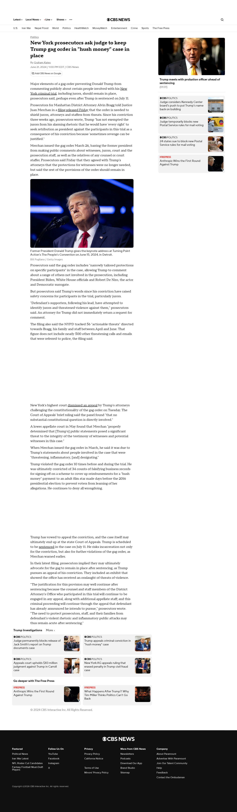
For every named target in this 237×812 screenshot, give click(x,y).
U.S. (15, 28)
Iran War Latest (20, 758)
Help (159, 768)
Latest (17, 19)
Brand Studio (127, 768)
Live (48, 19)
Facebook (53, 758)
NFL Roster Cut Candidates (27, 763)
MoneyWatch (100, 28)
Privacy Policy (92, 754)
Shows (61, 19)
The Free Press (161, 28)
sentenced (46, 547)
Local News (33, 19)
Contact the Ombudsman (171, 777)
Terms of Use (91, 768)
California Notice (93, 758)
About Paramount (166, 754)
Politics (67, 28)
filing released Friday (73, 110)
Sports (145, 28)
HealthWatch (81, 28)
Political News (20, 754)
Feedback (162, 772)
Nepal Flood (41, 28)
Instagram (53, 763)
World (55, 28)
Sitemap (125, 772)
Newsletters (127, 754)
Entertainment (119, 28)
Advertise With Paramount (171, 758)
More (50, 630)
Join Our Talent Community (172, 763)
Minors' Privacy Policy (96, 772)
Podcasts (125, 758)
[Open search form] (222, 19)
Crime (134, 28)
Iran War (26, 28)
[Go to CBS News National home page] (118, 19)
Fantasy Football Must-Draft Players (27, 768)
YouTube (53, 754)
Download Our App (131, 763)
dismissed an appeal (82, 405)
